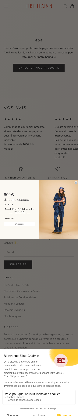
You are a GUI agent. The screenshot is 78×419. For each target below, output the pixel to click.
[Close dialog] (76, 182)
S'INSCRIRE (19, 224)
